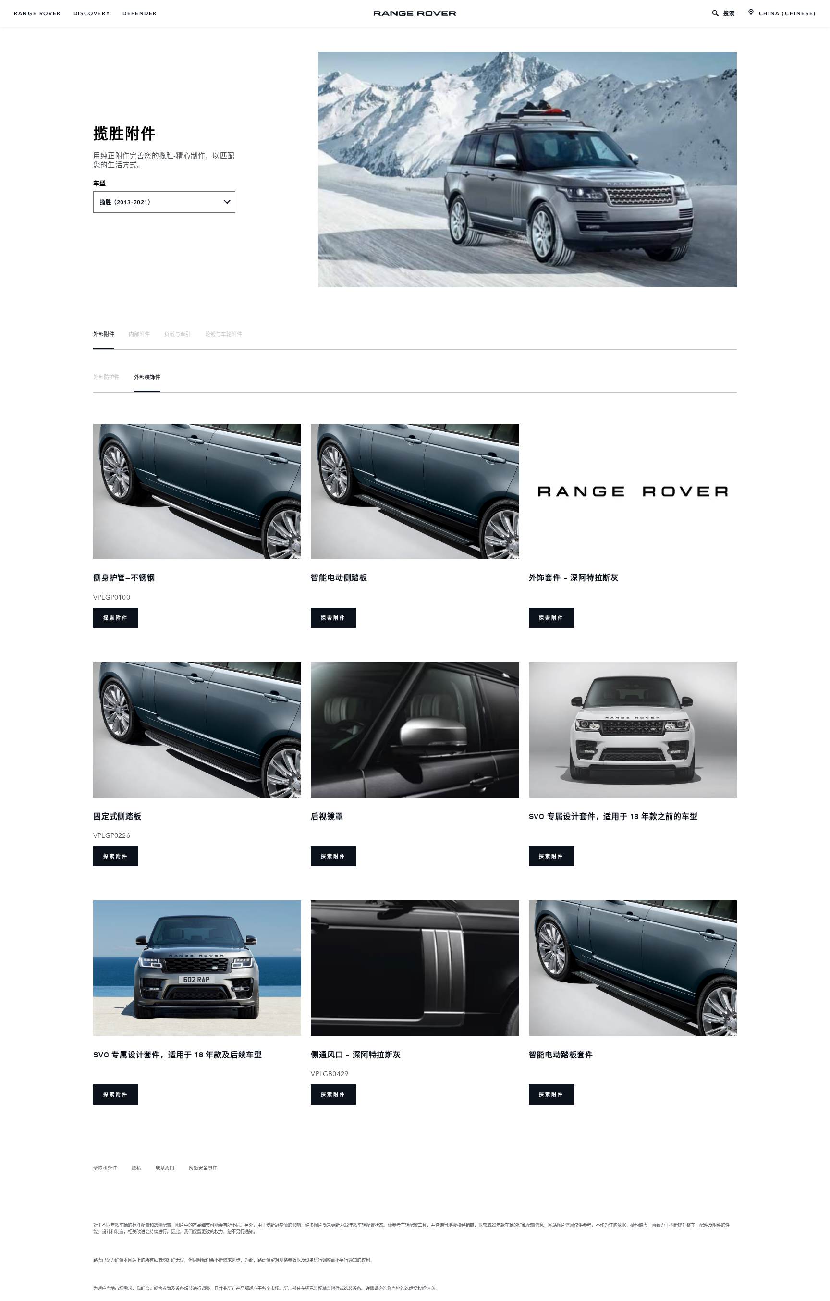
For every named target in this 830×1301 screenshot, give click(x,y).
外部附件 (103, 334)
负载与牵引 (177, 334)
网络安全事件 (203, 1167)
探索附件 (115, 618)
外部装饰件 (147, 376)
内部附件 (139, 334)
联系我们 (165, 1167)
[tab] (103, 334)
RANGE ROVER (37, 13)
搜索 (729, 13)
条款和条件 (105, 1167)
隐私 (136, 1167)
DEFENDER (139, 13)
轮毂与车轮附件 (223, 334)
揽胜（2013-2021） (126, 202)
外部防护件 (106, 376)
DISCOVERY (91, 13)
